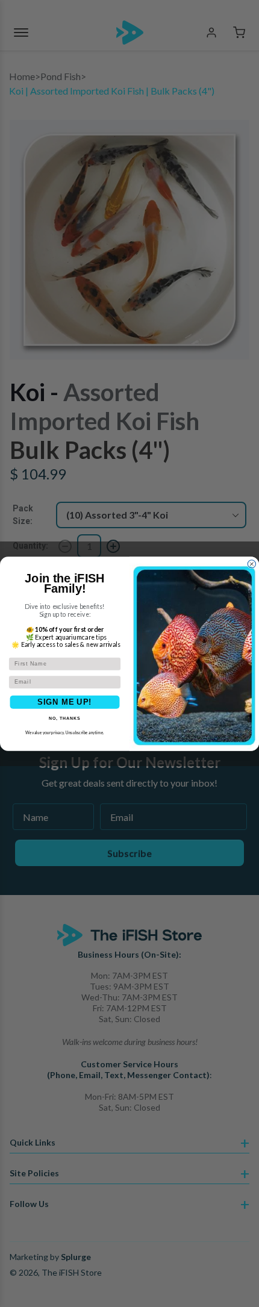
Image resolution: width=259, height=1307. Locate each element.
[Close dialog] (251, 563)
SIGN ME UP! (64, 701)
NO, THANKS (64, 718)
